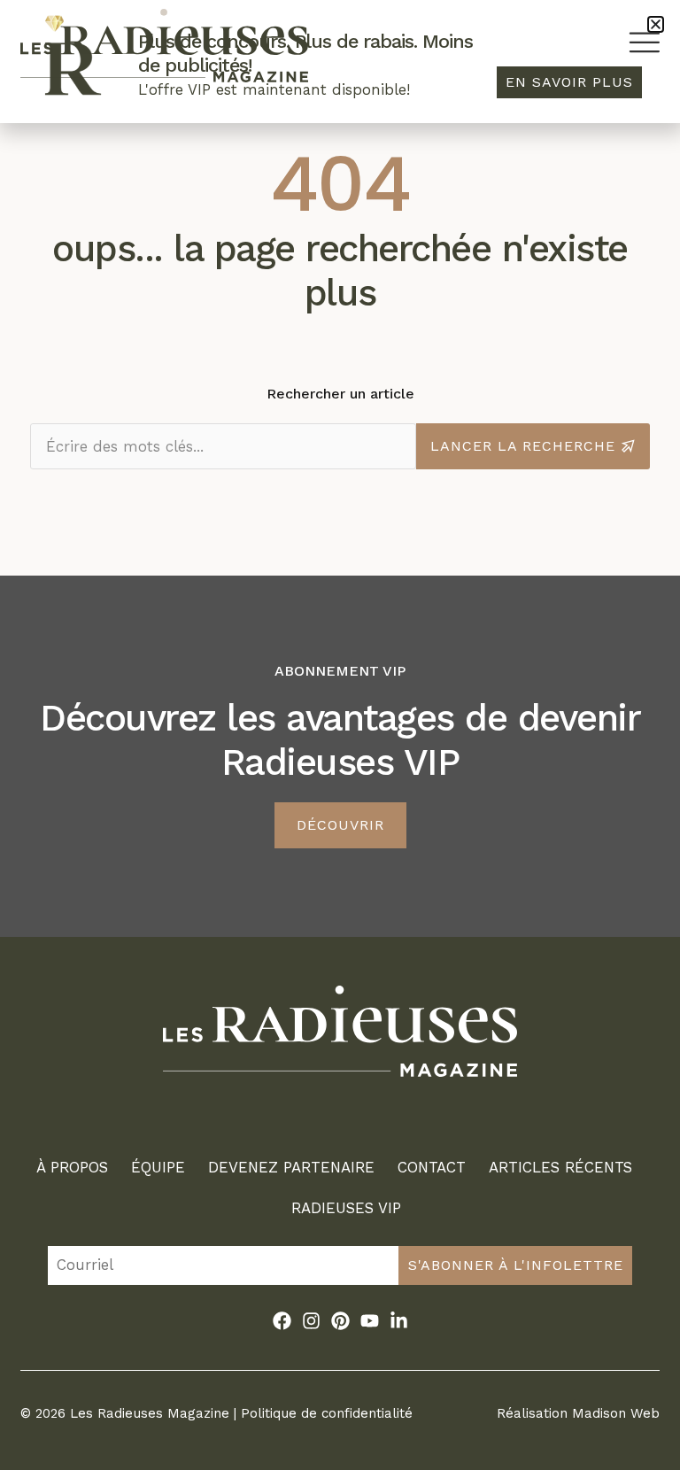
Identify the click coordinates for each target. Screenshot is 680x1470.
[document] (340, 735)
